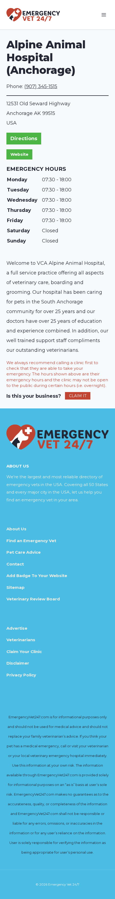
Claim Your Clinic (24, 651)
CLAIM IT (77, 395)
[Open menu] (104, 14)
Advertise (16, 628)
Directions (23, 139)
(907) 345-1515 (40, 86)
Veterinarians (20, 639)
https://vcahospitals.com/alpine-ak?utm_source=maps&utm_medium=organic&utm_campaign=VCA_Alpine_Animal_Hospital (19, 154)
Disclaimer (17, 663)
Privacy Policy (21, 674)
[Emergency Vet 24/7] (33, 14)
